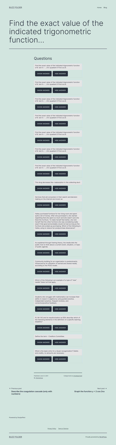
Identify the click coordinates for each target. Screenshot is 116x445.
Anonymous (39, 378)
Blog (105, 8)
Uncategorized (77, 376)
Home (99, 8)
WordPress (103, 437)
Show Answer (43, 74)
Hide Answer (60, 74)
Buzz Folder (15, 7)
